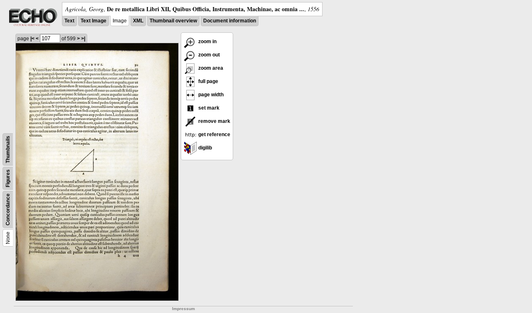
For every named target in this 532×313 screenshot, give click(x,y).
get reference (213, 134)
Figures (8, 178)
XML (138, 21)
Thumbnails (8, 149)
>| (83, 39)
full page (207, 81)
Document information (229, 21)
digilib (204, 148)
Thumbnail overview (173, 21)
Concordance (8, 209)
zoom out (208, 55)
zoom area (210, 68)
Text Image (93, 21)
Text (69, 21)
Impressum (183, 308)
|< (32, 39)
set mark (208, 108)
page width (210, 95)
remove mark (213, 121)
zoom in (207, 41)
